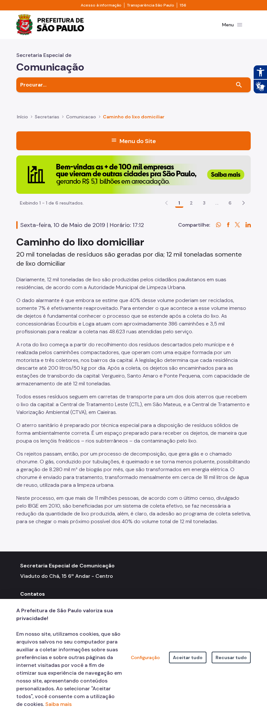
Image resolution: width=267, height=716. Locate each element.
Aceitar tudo (188, 657)
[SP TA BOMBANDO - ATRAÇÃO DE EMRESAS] (133, 174)
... (216, 203)
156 (183, 5)
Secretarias (47, 117)
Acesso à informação (101, 5)
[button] (243, 203)
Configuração (145, 657)
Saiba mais (58, 704)
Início (22, 117)
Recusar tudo (231, 657)
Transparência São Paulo (150, 5)
